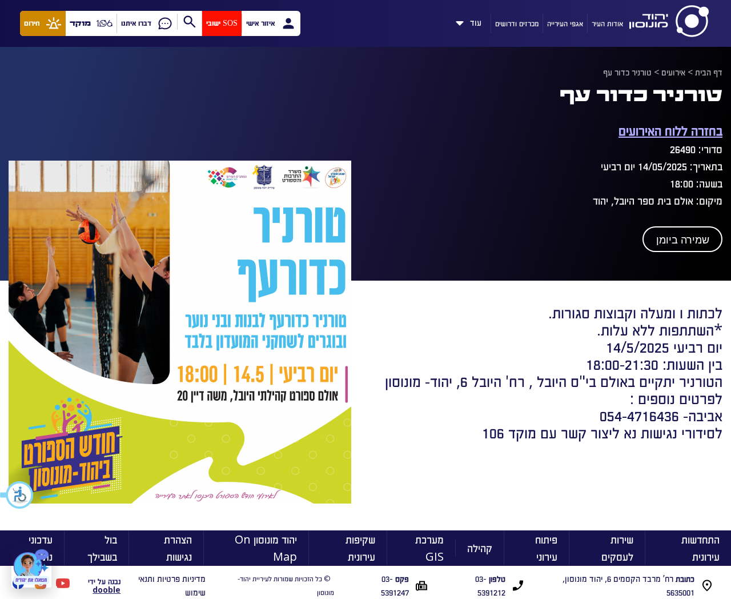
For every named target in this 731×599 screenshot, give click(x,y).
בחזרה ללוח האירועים (670, 130)
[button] (17, 495)
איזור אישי (260, 23)
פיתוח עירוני (546, 548)
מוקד (80, 23)
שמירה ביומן (682, 240)
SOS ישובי (222, 23)
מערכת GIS (429, 548)
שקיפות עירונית (360, 548)
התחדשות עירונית (700, 548)
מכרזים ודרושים (517, 23)
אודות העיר (607, 23)
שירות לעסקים (617, 548)
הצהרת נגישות (178, 548)
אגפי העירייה (565, 23)
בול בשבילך (102, 548)
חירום (32, 23)
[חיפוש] (189, 22)
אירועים (673, 72)
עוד (475, 20)
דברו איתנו (136, 23)
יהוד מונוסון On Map (266, 548)
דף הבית (708, 72)
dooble (107, 589)
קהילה (479, 548)
